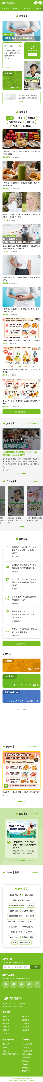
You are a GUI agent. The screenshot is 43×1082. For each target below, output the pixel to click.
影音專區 (6, 1027)
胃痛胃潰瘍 (29, 895)
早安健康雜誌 (27, 1054)
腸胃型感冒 (13, 911)
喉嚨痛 (21, 921)
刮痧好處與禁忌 (28, 911)
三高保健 (25, 1023)
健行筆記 (25, 1068)
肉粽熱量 (31, 905)
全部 (10, 118)
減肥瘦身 (25, 1020)
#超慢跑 (31, 118)
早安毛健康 (26, 1057)
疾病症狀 (6, 1016)
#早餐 (15, 126)
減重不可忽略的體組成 (21, 900)
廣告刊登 (6, 1051)
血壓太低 (31, 921)
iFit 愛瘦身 (26, 1071)
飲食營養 (6, 1020)
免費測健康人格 (15, 895)
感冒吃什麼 (13, 937)
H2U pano (26, 1061)
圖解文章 (6, 1030)
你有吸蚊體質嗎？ (27, 927)
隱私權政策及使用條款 (11, 1054)
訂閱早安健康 (32, 481)
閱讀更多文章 (20, 412)
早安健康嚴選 (27, 1051)
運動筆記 (25, 1064)
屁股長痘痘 (30, 916)
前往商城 (34, 872)
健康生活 (25, 1016)
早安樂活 (6, 1033)
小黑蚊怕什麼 (25, 942)
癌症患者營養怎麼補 (16, 905)
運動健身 (6, 1023)
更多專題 (34, 813)
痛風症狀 (11, 921)
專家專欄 (25, 1027)
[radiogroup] (21, 122)
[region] (21, 31)
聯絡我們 (6, 1047)
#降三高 (30, 122)
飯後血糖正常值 (16, 932)
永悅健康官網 (27, 1044)
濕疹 (14, 942)
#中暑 (19, 118)
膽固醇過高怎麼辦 (15, 916)
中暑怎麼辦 (13, 927)
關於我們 (6, 1044)
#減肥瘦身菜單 (15, 122)
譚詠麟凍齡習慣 (28, 937)
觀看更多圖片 (32, 746)
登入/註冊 (32, 54)
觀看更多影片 (32, 423)
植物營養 (25, 1030)
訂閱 (35, 967)
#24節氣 (27, 126)
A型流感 (29, 932)
